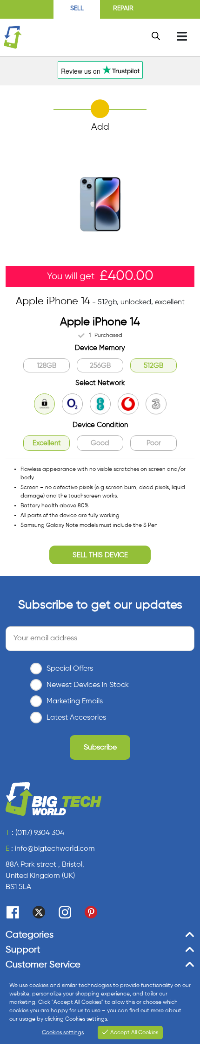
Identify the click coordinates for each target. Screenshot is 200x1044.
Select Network (100, 382)
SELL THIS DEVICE (100, 555)
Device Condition (100, 424)
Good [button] (100, 443)
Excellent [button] (47, 443)
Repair (123, 8)
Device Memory (100, 347)
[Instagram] (65, 912)
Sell (77, 8)
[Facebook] (13, 912)
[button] (46, 365)
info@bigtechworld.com (55, 849)
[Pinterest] (91, 912)
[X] (39, 912)
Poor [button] (154, 443)
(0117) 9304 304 (39, 833)
